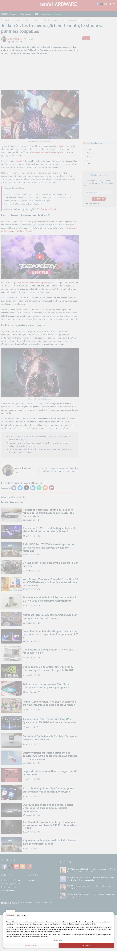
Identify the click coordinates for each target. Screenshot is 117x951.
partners (18, 922)
